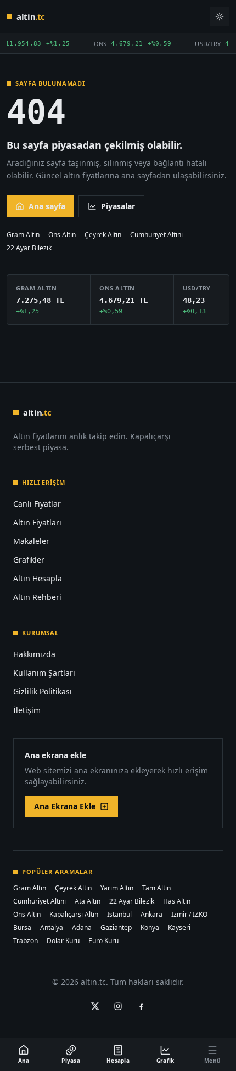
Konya (150, 927)
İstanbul (119, 914)
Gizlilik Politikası (42, 691)
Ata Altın (87, 901)
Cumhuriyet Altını (156, 235)
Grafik (165, 1060)
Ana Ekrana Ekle (64, 806)
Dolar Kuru (63, 941)
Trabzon (25, 941)
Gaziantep (116, 927)
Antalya (51, 927)
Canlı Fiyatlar (37, 503)
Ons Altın (62, 235)
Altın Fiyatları (37, 522)
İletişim (27, 710)
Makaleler (31, 541)
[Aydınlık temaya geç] (219, 16)
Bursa (22, 927)
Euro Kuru (103, 941)
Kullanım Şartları (44, 673)
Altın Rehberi (37, 597)
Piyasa (70, 1060)
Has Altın (176, 901)
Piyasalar (118, 206)
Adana (82, 927)
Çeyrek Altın (103, 235)
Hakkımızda (34, 654)
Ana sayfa (47, 206)
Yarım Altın (116, 888)
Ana (24, 1060)
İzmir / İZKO (189, 914)
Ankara (151, 914)
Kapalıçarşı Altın (73, 914)
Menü (212, 1060)
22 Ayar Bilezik (29, 248)
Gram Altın (23, 235)
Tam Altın (156, 888)
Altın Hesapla (37, 578)
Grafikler (28, 559)
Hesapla (118, 1060)
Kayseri (179, 927)
